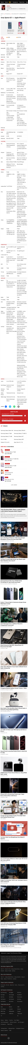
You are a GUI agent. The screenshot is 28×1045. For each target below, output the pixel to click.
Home (2, 13)
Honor (7, 775)
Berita (6, 1020)
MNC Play (3, 1011)
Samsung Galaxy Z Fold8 (6, 436)
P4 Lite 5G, (3, 984)
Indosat (19, 1009)
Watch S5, (12, 984)
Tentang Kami (4, 1028)
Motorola (8, 711)
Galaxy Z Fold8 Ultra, (8, 978)
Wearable (5, 711)
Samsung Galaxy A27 (19, 436)
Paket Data (9, 1024)
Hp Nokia (11, 997)
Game (2, 883)
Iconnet (11, 1009)
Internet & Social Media (5, 540)
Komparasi (7, 13)
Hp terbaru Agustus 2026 (7, 966)
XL (17, 1015)
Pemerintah (12, 540)
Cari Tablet (16, 1020)
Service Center (13, 1022)
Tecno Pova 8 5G (9, 472)
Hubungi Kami (11, 1028)
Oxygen (19, 1011)
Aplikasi (11, 689)
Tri (1, 1015)
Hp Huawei (11, 999)
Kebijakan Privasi (20, 1028)
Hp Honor (11, 1001)
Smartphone (3, 605)
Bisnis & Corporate (4, 583)
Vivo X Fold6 (4, 439)
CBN (18, 1006)
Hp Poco (19, 992)
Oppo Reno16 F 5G (18, 442)
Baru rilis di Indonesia (6, 974)
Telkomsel (19, 1013)
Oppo (6, 477)
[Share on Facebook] (6, 407)
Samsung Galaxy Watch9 (19, 430)
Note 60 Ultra (10, 7)
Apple (7, 648)
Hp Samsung (4, 992)
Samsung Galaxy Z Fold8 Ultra (20, 433)
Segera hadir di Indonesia (7, 982)
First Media (3, 1009)
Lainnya (13, 970)
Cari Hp (11, 1020)
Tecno (6, 470)
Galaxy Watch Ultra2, (15, 968)
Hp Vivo (2, 997)
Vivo (6, 732)
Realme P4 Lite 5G (5, 442)
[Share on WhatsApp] (14, 407)
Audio (2, 711)
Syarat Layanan (4, 1030)
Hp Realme (3, 1001)
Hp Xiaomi (3, 999)
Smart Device (3, 669)
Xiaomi (7, 605)
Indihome (11, 1013)
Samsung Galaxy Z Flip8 (6, 433)
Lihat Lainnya (14, 484)
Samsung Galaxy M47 (19, 439)
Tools (2, 818)
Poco (6, 926)
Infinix (8, 6)
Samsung (7, 456)
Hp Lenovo (19, 997)
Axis (2, 1006)
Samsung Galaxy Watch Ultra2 (7, 430)
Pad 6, (16, 984)
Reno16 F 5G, (8, 968)
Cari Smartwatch (4, 1022)
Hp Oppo (3, 994)
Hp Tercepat (21, 1022)
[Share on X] (10, 407)
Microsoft (19, 947)
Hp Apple (11, 992)
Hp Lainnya (19, 1001)
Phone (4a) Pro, (21, 984)
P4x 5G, (7, 984)
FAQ (10, 1030)
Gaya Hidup (6, 904)
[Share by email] (18, 407)
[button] (14, 45)
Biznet (10, 1006)
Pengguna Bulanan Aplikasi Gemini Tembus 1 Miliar (14, 688)
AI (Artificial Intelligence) (12, 583)
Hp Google (11, 994)
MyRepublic (11, 1011)
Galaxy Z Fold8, (8, 970)
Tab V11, (3, 968)
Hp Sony (19, 999)
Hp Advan (19, 994)
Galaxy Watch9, (17, 976)
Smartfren (3, 1013)
